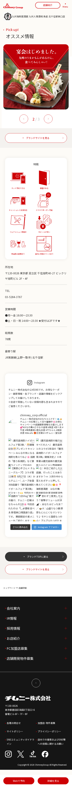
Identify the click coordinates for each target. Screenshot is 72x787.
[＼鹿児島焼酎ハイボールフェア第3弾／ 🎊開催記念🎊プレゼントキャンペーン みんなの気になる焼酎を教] (22, 452)
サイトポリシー (15, 731)
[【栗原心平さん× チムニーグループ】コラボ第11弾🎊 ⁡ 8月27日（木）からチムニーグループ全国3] (22, 480)
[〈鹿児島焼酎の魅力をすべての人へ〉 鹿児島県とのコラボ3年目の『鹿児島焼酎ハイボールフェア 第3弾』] (50, 452)
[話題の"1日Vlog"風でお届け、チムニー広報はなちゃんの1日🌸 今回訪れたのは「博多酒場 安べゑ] (22, 507)
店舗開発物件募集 (20, 658)
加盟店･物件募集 (46, 723)
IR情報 (12, 618)
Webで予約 (19, 780)
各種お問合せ (14, 723)
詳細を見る (53, 780)
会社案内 (13, 608)
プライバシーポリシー (49, 731)
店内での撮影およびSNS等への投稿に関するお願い (51, 741)
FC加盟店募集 (17, 648)
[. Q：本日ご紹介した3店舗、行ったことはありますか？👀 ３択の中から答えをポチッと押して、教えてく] (50, 480)
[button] (23, 119)
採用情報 (13, 628)
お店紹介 (13, 638)
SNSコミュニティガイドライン (20, 741)
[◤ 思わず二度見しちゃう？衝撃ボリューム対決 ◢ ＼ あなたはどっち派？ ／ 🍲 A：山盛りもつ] (50, 507)
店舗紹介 (47, 5)
